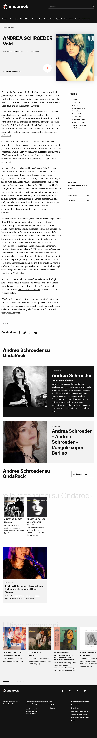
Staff (50, 701)
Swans (58, 218)
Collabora (51, 708)
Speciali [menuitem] (59, 19)
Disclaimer (75, 705)
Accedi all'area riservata (79, 714)
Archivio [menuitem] (50, 19)
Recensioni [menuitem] (14, 19)
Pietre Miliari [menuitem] (25, 19)
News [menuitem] (34, 19)
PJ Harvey (22, 151)
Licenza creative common (80, 701)
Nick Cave (6, 135)
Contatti (51, 705)
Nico (52, 182)
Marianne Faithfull (45, 279)
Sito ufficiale (72, 195)
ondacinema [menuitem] (86, 19)
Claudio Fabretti (8, 704)
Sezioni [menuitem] (4, 19)
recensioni (7, 27)
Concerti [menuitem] (42, 19)
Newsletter (75, 708)
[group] (14, 645)
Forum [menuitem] (77, 19)
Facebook (71, 200)
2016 (12, 27)
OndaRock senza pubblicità (80, 711)
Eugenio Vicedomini (13, 71)
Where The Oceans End (29, 289)
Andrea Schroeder (30, 105)
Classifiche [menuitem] (68, 19)
